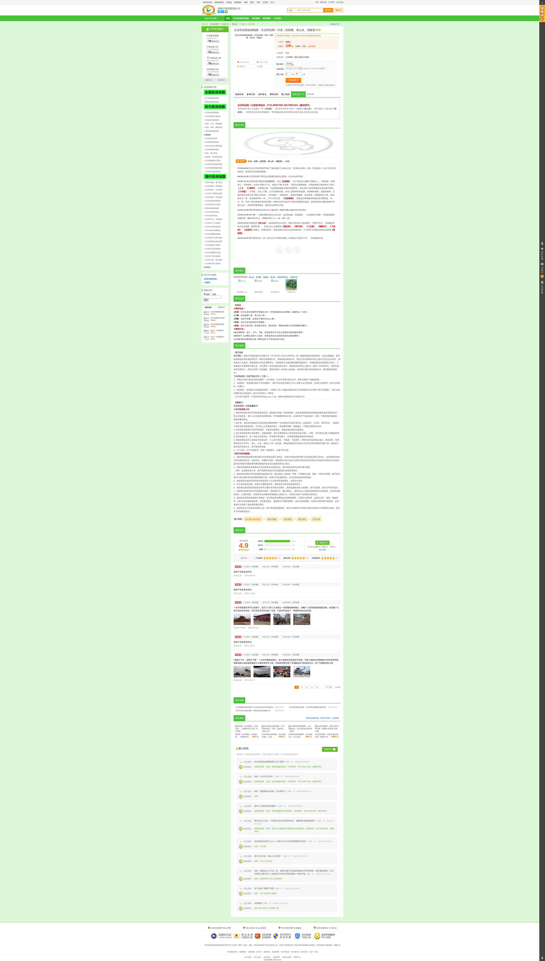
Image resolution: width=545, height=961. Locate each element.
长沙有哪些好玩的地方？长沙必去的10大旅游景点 (254, 707)
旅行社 (259, 952)
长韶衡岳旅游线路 (312, 718)
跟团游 (289, 64)
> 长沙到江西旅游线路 (212, 227)
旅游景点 (267, 952)
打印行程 (310, 94)
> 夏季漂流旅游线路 (211, 102)
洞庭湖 (279, 161)
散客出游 (215, 41)
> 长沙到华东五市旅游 (212, 264)
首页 (228, 18)
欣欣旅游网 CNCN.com (272, 960)
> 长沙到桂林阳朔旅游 (212, 201)
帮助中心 (297, 957)
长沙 (287, 53)
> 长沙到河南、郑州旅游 (213, 197)
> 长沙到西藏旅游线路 (212, 234)
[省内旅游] (215, 109)
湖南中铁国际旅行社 (229, 8)
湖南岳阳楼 (258, 292)
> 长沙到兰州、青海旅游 (213, 219)
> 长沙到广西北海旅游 (212, 256)
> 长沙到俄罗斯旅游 (211, 149)
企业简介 (278, 18)
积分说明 (322, 550)
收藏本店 (208, 80)
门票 (258, 2)
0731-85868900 (213, 49)
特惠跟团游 (219, 2)
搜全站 (328, 10)
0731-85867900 (213, 61)
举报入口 (337, 945)
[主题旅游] (215, 94)
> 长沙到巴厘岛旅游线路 (213, 164)
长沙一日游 (313, 952)
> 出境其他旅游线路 (211, 142)
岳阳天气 (293, 277)
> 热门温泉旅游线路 (211, 98)
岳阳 (256, 161)
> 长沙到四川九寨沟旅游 (213, 238)
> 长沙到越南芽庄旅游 (212, 161)
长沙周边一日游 (330, 718)
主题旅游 (251, 952)
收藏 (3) (243, 66)
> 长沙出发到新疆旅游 (212, 230)
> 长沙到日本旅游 (210, 138)
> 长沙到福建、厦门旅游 (213, 182)
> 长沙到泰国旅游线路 (212, 172)
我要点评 (324, 543)
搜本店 (338, 10)
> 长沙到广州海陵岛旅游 (213, 193)
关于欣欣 (248, 957)
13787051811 (212, 38)
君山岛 (271, 161)
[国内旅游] (215, 178)
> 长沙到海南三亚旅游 (212, 245)
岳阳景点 (284, 277)
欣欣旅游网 (214, 24)
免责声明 (276, 957)
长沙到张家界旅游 (241, 18)
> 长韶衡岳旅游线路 (211, 120)
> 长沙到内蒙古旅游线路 (213, 241)
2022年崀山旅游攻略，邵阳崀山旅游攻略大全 (253, 711)
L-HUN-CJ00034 (225, 938)
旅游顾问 (238, 2)
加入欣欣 (257, 957)
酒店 (252, 2)
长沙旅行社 (225, 24)
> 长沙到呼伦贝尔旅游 (212, 205)
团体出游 (215, 64)
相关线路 (239, 718)
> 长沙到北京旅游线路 (212, 249)
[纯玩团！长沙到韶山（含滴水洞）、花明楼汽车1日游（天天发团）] (247, 731)
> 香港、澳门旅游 (210, 153)
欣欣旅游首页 (232, 952)
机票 (246, 2)
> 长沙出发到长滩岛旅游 (213, 146)
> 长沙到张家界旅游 (211, 113)
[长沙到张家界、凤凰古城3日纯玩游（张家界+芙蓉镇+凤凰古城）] (327, 731)
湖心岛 (272, 277)
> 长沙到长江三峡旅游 (212, 223)
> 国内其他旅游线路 (211, 208)
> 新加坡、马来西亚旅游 (213, 157)
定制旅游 (242, 952)
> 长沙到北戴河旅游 (211, 212)
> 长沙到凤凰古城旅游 (212, 116)
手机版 (340, 2)
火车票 (265, 2)
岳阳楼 (263, 161)
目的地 (229, 2)
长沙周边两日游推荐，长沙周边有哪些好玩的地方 (307, 707)
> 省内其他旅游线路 (211, 131)
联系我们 (221, 80)
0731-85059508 (213, 72)
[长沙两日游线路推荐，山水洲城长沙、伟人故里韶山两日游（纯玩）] (300, 731)
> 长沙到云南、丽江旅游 (213, 260)
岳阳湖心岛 (291, 292)
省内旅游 (256, 18)
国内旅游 (267, 18)
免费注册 (323, 2)
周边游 (234, 24)
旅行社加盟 (287, 957)
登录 (317, 2)
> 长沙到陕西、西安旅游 (213, 186)
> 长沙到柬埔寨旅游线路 (213, 168)
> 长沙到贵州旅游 (210, 216)
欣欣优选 (304, 952)
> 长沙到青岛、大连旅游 (213, 190)
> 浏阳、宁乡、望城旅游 (213, 124)
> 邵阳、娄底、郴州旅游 (213, 127)
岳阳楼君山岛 (242, 292)
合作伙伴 (267, 957)
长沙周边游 (285, 952)
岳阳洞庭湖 (275, 292)
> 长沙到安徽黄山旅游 (212, 252)
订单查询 (331, 2)
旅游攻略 (275, 952)
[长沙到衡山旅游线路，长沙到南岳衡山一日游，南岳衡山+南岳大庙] (274, 731)
